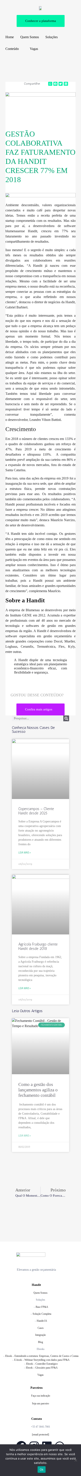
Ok (42, 1469)
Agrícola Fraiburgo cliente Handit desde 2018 (38, 946)
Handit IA (42, 1320)
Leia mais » (24, 852)
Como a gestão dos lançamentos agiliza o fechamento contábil (38, 1090)
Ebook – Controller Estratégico (42, 1363)
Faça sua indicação (40, 1395)
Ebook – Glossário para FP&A (42, 1367)
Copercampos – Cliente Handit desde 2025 (36, 811)
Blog (40, 1342)
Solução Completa (42, 1313)
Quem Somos (40, 1292)
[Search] (66, 718)
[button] (50, 84)
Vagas (40, 1374)
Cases (41, 1327)
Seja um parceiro (40, 1403)
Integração (40, 1334)
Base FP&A (42, 1306)
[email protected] (40, 1434)
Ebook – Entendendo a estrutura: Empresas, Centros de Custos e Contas (42, 1355)
